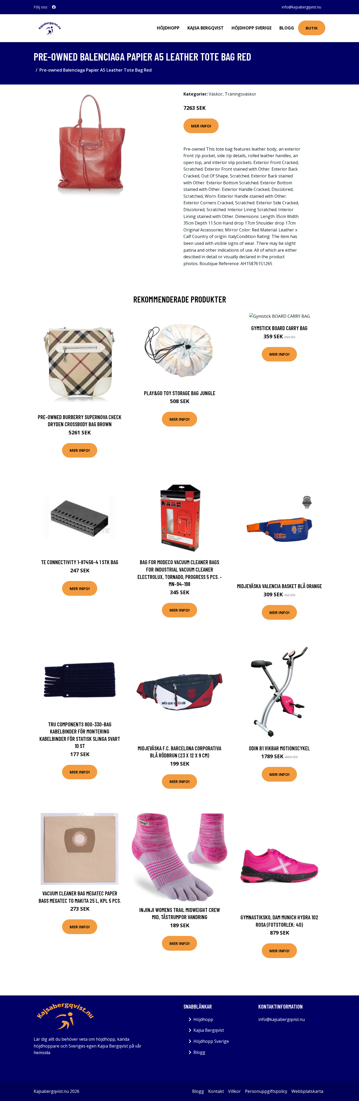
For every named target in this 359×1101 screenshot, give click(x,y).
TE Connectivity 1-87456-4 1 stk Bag (79, 562)
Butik (312, 28)
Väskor (216, 94)
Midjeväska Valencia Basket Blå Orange (279, 586)
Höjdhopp (168, 28)
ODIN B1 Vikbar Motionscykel (279, 748)
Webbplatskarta (307, 1091)
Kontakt (216, 1091)
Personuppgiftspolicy (266, 1091)
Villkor (234, 1091)
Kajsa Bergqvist (205, 28)
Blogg (286, 28)
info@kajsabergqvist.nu (301, 6)
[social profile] (54, 7)
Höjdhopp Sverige (251, 28)
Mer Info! (201, 125)
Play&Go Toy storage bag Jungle (179, 393)
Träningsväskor (240, 94)
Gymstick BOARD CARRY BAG (279, 328)
